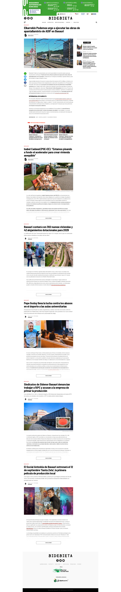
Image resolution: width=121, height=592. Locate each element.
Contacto (51, 564)
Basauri (44, 22)
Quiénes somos (43, 564)
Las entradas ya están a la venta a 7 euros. (52, 523)
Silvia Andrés (30, 35)
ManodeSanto (29, 528)
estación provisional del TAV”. (62, 93)
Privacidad (73, 564)
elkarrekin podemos (52, 117)
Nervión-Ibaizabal (59, 22)
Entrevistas (51, 22)
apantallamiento (43, 117)
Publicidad (76, 22)
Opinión (68, 22)
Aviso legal (66, 564)
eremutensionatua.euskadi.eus (58, 285)
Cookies (79, 564)
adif (37, 117)
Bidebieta (30, 239)
